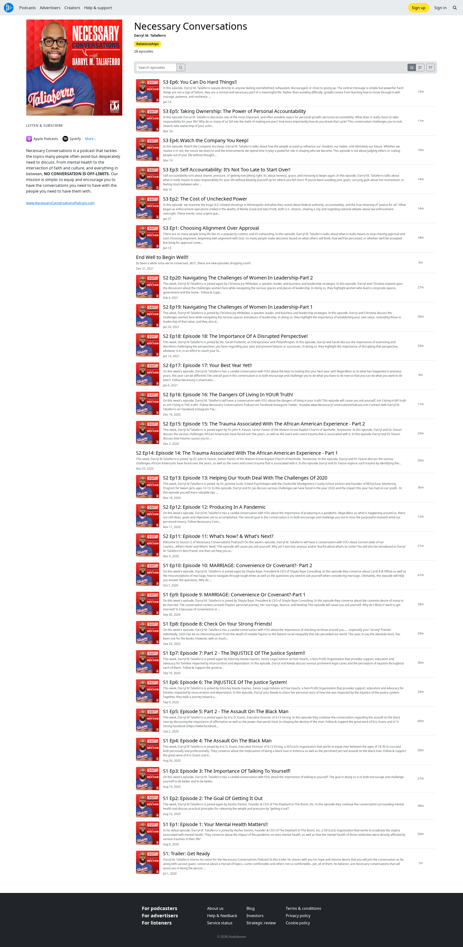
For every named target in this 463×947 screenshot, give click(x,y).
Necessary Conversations (190, 26)
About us (215, 908)
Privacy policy (298, 915)
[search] (181, 67)
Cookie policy (298, 923)
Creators (72, 7)
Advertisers (50, 7)
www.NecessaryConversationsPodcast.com (60, 203)
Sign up (419, 7)
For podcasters (159, 908)
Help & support (98, 7)
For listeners (157, 922)
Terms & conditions (303, 908)
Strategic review (261, 923)
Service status (219, 923)
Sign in (440, 7)
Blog (250, 908)
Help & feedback (222, 915)
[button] (454, 8)
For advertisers (160, 915)
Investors (255, 915)
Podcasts (27, 7)
